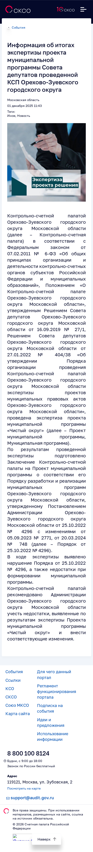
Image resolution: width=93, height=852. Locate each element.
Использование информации (52, 736)
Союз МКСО (17, 705)
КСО (9, 688)
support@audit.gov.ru (32, 797)
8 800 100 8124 (28, 753)
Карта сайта (17, 713)
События (18, 27)
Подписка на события (50, 708)
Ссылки (13, 680)
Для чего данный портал (54, 674)
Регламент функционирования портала (56, 691)
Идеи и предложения (50, 722)
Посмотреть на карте (24, 788)
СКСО (11, 696)
